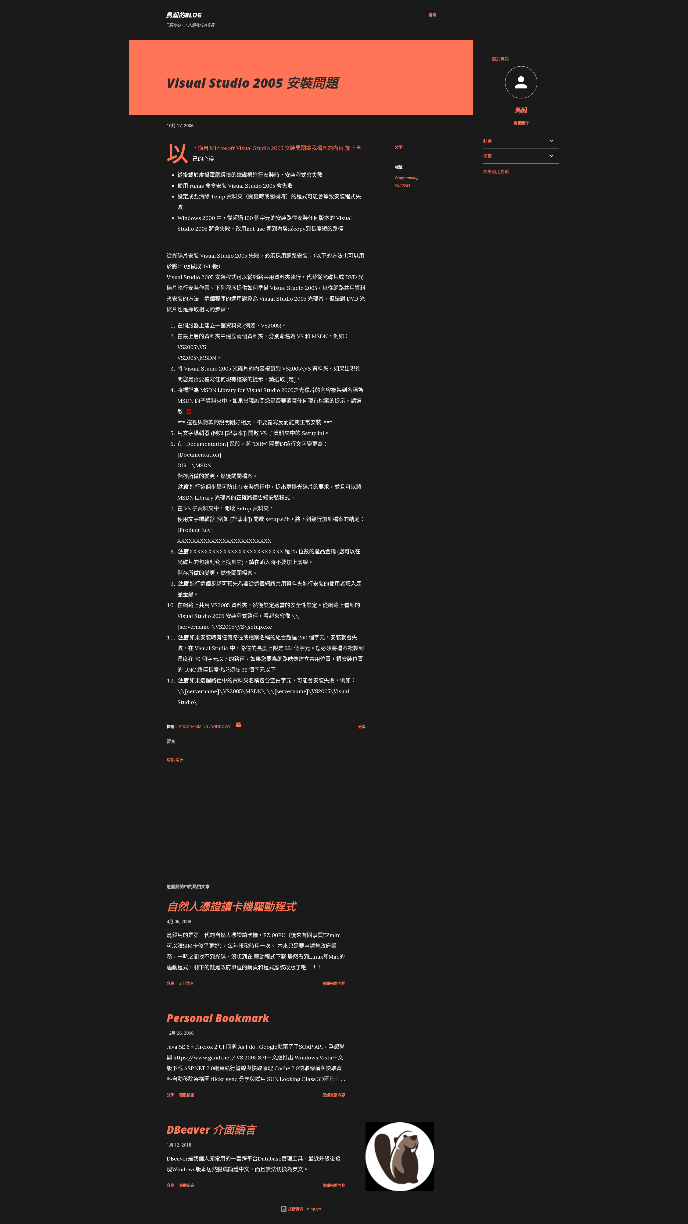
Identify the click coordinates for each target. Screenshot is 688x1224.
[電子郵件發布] (238, 726)
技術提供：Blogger (304, 1208)
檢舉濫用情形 (496, 172)
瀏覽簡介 (521, 122)
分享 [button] (399, 146)
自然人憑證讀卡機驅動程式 (231, 906)
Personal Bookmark (218, 1017)
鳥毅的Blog (184, 14)
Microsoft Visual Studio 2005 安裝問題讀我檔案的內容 (277, 148)
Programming (406, 177)
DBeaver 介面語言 (211, 1129)
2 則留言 (186, 983)
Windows (402, 185)
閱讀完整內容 (333, 983)
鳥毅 (521, 110)
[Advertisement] (257, 816)
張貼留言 (175, 760)
